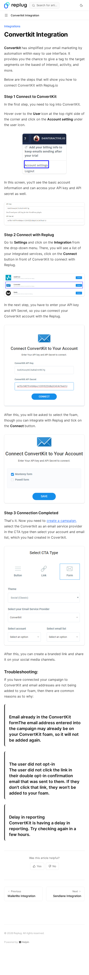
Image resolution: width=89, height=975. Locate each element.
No (54, 866)
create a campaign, (62, 521)
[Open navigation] (6, 15)
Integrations (12, 26)
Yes (39, 866)
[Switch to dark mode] (81, 5)
